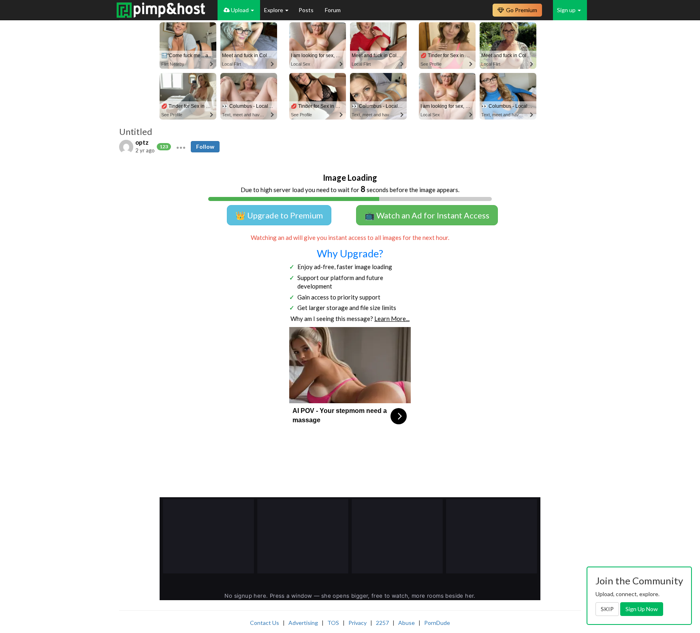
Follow (205, 146)
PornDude (437, 622)
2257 (382, 622)
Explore (274, 9)
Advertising (303, 622)
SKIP (607, 608)
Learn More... (392, 318)
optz (142, 142)
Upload (240, 9)
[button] (181, 147)
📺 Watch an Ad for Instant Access (427, 215)
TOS (333, 622)
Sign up (567, 9)
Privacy (357, 622)
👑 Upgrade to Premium (279, 215)
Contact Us (264, 622)
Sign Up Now (641, 608)
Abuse (406, 622)
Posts (307, 9)
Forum (333, 9)
